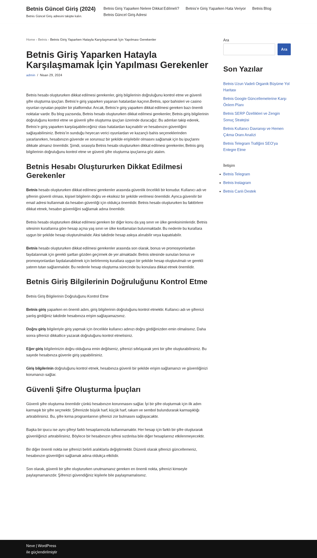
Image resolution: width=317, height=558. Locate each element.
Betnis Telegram (236, 174)
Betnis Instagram (237, 183)
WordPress (47, 546)
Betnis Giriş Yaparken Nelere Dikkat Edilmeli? (141, 8)
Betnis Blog (261, 8)
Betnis (42, 39)
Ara (226, 40)
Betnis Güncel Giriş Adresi (125, 15)
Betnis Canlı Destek (239, 191)
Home (30, 39)
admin (30, 75)
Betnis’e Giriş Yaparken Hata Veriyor (216, 8)
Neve (30, 546)
